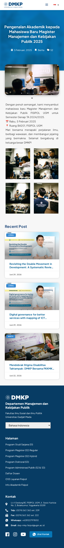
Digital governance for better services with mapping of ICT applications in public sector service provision (31, 316)
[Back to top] (58, 540)
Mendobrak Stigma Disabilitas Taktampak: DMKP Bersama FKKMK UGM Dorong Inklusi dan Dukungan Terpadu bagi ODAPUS (31, 366)
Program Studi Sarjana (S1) (19, 444)
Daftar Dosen (12, 473)
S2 (51, 50)
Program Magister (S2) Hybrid (21, 456)
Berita (41, 50)
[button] (46, 4)
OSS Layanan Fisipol (16, 479)
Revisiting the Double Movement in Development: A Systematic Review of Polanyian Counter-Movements (31, 265)
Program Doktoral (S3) (17, 461)
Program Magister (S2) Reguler (21, 450)
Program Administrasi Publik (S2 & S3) (25, 467)
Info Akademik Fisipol (16, 484)
